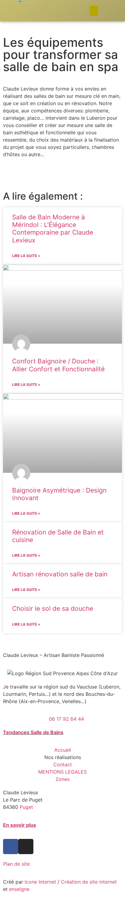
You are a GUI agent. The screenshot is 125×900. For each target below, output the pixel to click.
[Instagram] (25, 846)
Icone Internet (40, 882)
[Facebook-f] (10, 846)
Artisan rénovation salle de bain (59, 574)
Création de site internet (89, 882)
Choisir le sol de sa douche (52, 608)
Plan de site (16, 864)
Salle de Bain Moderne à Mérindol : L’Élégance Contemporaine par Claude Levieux (52, 228)
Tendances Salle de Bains (33, 732)
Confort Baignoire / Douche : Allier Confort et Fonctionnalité (58, 365)
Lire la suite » (26, 255)
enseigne (19, 889)
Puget (26, 807)
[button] (94, 11)
